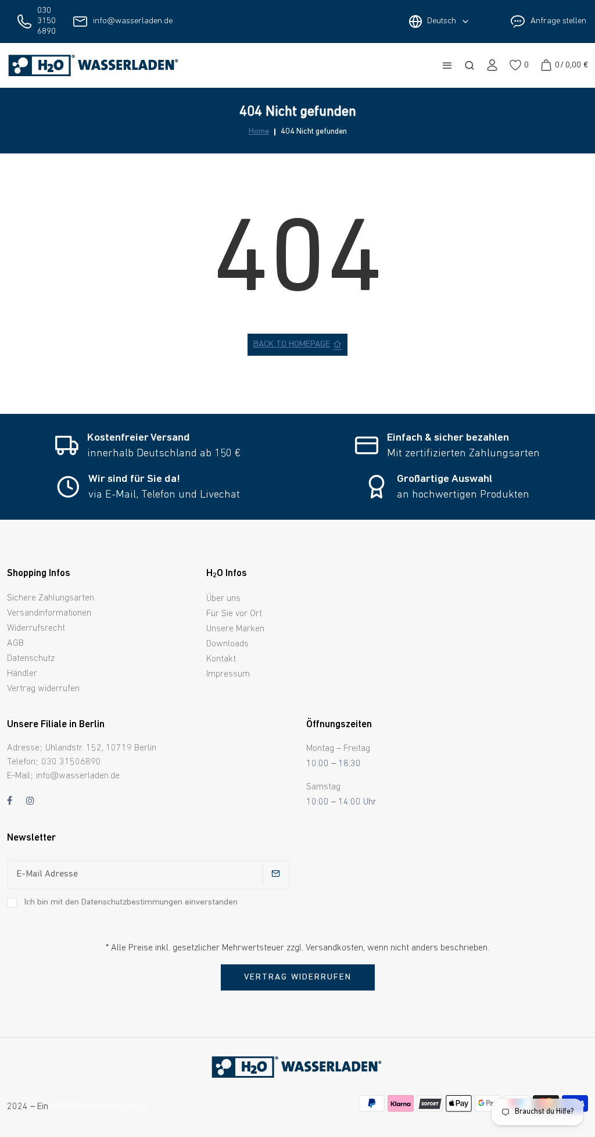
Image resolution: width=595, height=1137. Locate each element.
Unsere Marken (235, 629)
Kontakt (221, 659)
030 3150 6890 (46, 21)
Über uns (223, 598)
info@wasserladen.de (133, 21)
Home (259, 132)
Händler (22, 673)
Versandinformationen (49, 613)
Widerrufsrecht (36, 628)
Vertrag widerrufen (43, 688)
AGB (15, 643)
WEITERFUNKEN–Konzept (98, 1106)
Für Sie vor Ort (234, 613)
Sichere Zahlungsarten (50, 598)
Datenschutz (31, 658)
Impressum (228, 674)
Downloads (227, 644)
